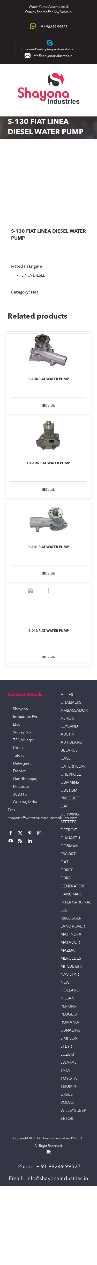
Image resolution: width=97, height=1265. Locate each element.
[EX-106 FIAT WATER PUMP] (48, 437)
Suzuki (67, 1055)
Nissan (67, 999)
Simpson (69, 1039)
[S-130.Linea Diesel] (48, 184)
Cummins (70, 783)
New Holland (70, 986)
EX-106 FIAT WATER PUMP (48, 463)
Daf (64, 806)
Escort (68, 854)
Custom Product (70, 794)
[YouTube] (11, 841)
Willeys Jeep (73, 1111)
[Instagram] (39, 833)
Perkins (68, 1007)
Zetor (67, 1119)
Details (50, 405)
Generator (72, 886)
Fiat (34, 292)
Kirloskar (71, 919)
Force (67, 870)
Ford (66, 878)
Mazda (68, 951)
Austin (67, 735)
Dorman (69, 846)
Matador (70, 943)
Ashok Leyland (69, 723)
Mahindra (71, 935)
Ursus (67, 1095)
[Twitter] (20, 833)
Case (66, 759)
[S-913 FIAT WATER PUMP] (48, 605)
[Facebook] (11, 833)
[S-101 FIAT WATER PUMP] (48, 521)
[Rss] (20, 841)
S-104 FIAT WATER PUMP (48, 379)
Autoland (72, 743)
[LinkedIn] (30, 841)
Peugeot (70, 1015)
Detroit (69, 830)
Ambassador (74, 711)
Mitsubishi (71, 967)
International (75, 902)
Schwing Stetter (70, 818)
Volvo (67, 1103)
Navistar (70, 975)
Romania (70, 1023)
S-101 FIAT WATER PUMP (48, 547)
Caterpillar (73, 767)
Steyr (66, 1047)
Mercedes (71, 959)
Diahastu (70, 838)
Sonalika (70, 1031)
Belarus (69, 751)
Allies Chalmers (71, 699)
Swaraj (68, 1063)
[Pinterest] (30, 833)
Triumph (69, 1087)
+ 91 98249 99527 (58, 1167)
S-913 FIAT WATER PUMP (48, 631)
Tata (65, 1071)
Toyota (69, 1079)
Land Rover (73, 927)
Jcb (64, 911)
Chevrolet (72, 775)
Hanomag (71, 894)
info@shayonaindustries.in (53, 56)
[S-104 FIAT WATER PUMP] (48, 352)
